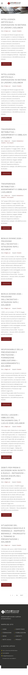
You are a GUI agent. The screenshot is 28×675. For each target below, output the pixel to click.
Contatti (19, 636)
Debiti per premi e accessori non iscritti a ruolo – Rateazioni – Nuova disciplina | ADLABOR (13, 473)
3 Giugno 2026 (7, 141)
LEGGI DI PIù (6, 64)
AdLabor (3, 59)
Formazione (7, 632)
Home (3, 12)
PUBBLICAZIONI (21, 632)
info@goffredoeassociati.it (8, 655)
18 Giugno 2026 (7, 31)
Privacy (18, 639)
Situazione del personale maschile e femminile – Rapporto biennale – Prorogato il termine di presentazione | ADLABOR (13, 533)
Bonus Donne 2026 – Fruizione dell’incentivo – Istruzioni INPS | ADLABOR (11, 244)
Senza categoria (10, 142)
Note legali (7, 639)
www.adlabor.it (12, 658)
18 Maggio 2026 (7, 253)
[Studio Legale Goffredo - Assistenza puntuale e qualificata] (13, 3)
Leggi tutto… (23, 52)
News (5, 636)
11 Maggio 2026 (7, 482)
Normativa (19, 31)
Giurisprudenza (19, 141)
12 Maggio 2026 (7, 426)
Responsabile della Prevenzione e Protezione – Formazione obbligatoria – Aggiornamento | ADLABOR (12, 357)
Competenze (20, 629)
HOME (5, 629)
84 (17, 595)
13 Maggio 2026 (7, 369)
